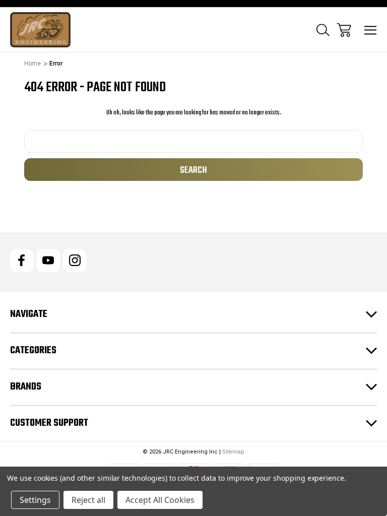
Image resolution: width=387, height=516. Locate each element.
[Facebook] (21, 260)
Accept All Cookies (160, 499)
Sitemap (233, 451)
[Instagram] (74, 260)
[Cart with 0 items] (344, 30)
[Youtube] (48, 260)
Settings (35, 499)
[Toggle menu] (370, 30)
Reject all (88, 499)
